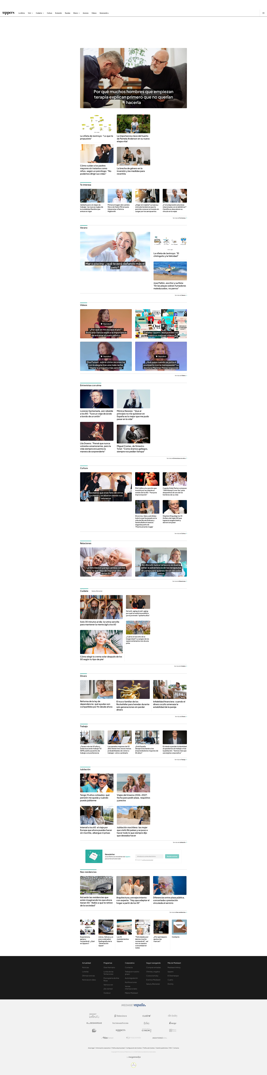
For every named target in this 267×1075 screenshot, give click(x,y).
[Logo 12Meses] (172, 1030)
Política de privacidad (118, 1048)
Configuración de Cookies (134, 1048)
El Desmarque (173, 976)
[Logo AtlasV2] (107, 1038)
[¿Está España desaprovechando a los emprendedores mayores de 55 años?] (147, 737)
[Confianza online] (133, 1067)
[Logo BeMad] (94, 1030)
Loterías (85, 971)
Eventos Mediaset (153, 980)
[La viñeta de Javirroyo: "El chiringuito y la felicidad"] (170, 241)
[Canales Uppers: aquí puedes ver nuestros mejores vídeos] (161, 323)
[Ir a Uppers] (8, 13)
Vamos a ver (108, 985)
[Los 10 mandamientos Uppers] (124, 927)
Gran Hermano (109, 967)
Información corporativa (103, 1048)
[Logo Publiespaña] (133, 1037)
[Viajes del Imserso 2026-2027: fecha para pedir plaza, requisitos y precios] (133, 783)
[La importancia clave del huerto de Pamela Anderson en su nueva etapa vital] (133, 123)
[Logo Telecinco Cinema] (146, 1030)
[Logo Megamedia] (134, 1057)
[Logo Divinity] (173, 1015)
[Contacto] (179, 927)
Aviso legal (91, 1048)
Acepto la (145, 860)
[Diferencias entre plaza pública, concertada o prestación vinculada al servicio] (169, 885)
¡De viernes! (108, 989)
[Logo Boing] (146, 1023)
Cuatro (170, 980)
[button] (106, 324)
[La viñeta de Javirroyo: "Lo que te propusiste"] (96, 123)
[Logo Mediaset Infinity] (94, 1015)
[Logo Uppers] (120, 1030)
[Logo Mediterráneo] (159, 1038)
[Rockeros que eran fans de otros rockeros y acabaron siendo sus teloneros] (106, 486)
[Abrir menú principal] (263, 13)
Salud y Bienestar (97, 591)
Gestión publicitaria (162, 1048)
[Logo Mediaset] (133, 1006)
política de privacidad (147, 860)
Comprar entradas (153, 967)
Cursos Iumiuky (152, 976)
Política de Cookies (149, 1048)
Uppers (170, 971)
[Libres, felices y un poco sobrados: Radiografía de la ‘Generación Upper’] (105, 927)
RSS (170, 1048)
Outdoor (107, 993)
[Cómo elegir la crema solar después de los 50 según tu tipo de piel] (101, 642)
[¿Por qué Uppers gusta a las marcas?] (161, 927)
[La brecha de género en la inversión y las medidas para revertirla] (133, 156)
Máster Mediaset (131, 993)
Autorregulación (131, 978)
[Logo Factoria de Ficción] (120, 1023)
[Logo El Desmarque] (94, 1023)
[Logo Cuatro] (146, 1015)
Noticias (85, 967)
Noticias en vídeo (89, 980)
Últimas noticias (88, 976)
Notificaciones (131, 982)
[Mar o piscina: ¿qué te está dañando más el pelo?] (115, 251)
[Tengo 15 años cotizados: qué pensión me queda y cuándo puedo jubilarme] (96, 783)
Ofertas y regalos (153, 971)
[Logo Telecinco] (120, 1015)
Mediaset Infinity (174, 967)
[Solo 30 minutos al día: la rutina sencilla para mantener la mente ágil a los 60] (101, 607)
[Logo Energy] (172, 1023)
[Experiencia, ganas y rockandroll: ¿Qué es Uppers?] (87, 927)
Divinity (170, 984)
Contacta (129, 967)
